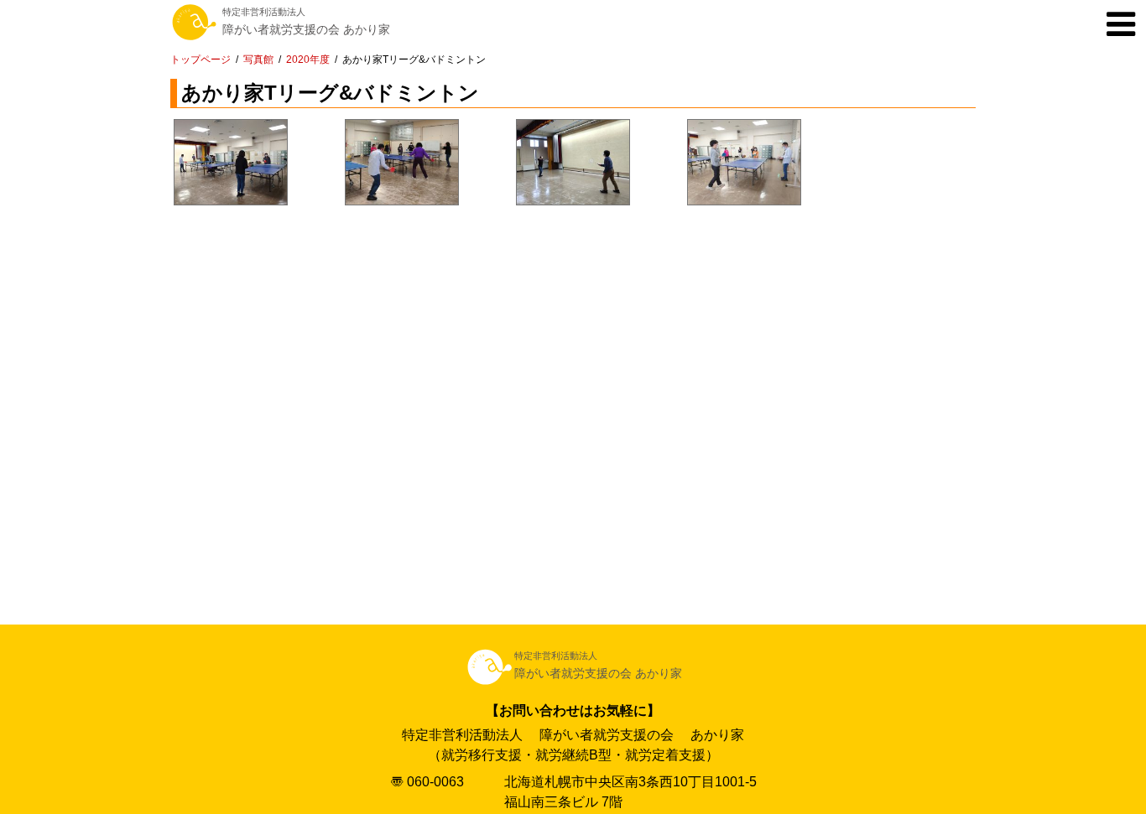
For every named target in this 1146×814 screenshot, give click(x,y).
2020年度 (308, 59)
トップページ (200, 59)
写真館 (258, 59)
